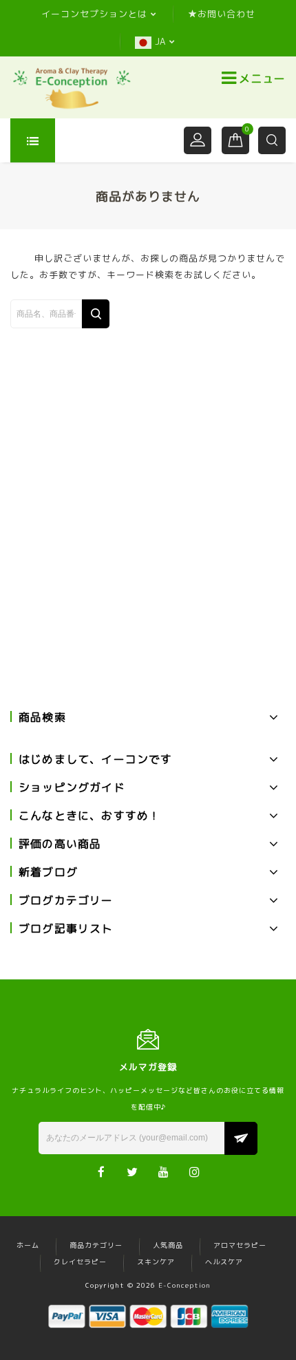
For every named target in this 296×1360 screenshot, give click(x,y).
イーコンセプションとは (94, 14)
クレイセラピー (80, 1261)
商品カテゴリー (96, 1245)
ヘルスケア (224, 1261)
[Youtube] (163, 1171)
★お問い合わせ (221, 14)
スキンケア (156, 1261)
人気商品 (168, 1245)
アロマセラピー (239, 1245)
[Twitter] (132, 1171)
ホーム (28, 1245)
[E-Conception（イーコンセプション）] (71, 87)
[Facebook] (101, 1171)
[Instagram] (194, 1171)
